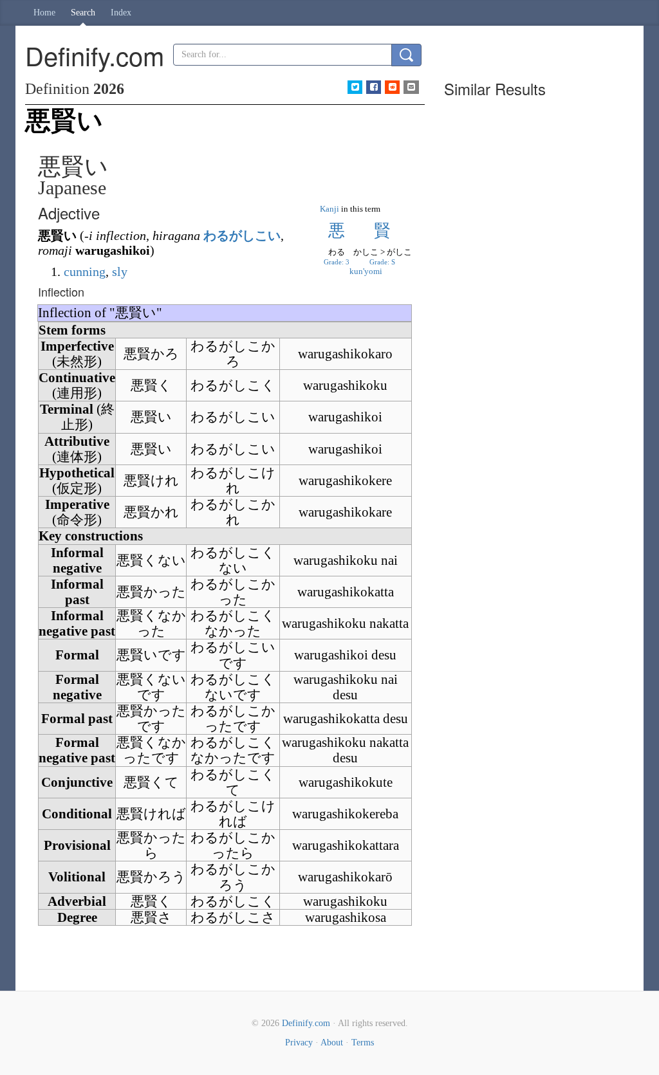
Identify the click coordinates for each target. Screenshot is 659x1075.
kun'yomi (365, 271)
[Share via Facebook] (374, 87)
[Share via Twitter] (355, 87)
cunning (85, 271)
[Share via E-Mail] (411, 87)
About (331, 1042)
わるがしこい (242, 235)
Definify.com (306, 1023)
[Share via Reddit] (392, 87)
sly (119, 271)
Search (83, 12)
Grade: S (382, 262)
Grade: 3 (336, 262)
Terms (362, 1042)
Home (44, 12)
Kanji (329, 209)
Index (121, 12)
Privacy (299, 1042)
